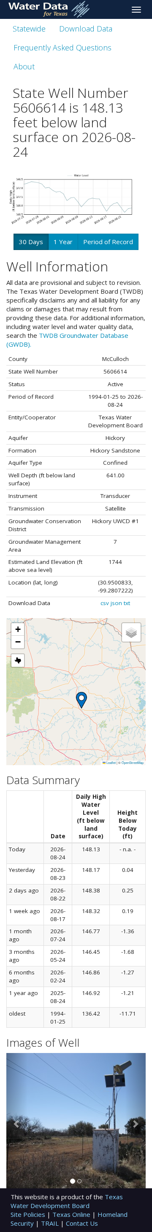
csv (104, 603)
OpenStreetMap (133, 762)
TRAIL (50, 1223)
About (24, 66)
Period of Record (108, 241)
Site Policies (29, 1214)
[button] (81, 700)
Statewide (29, 29)
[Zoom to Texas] (17, 660)
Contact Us (82, 1223)
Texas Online (72, 1214)
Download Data (85, 29)
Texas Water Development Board (67, 1201)
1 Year (63, 241)
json (116, 603)
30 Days (31, 241)
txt (127, 603)
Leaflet (111, 762)
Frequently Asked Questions (62, 47)
